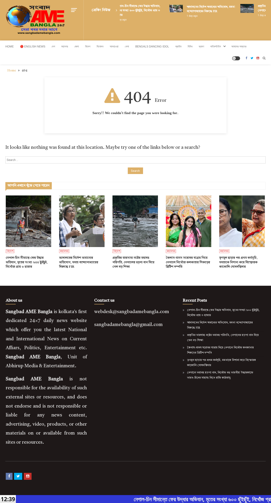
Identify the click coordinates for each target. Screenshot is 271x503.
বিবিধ (190, 46)
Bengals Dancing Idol (152, 46)
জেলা (76, 46)
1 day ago (188, 15)
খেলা (127, 46)
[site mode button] (236, 58)
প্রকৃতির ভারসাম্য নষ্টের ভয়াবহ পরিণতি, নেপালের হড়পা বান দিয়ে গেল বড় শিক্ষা (133, 262)
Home (9, 46)
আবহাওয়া (114, 46)
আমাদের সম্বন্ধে (238, 46)
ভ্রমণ (201, 46)
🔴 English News (32, 46)
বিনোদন (100, 46)
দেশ (53, 46)
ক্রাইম (178, 46)
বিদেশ (87, 46)
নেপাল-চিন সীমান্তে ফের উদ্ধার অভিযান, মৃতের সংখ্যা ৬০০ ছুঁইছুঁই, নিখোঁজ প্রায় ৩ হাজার (133, 10)
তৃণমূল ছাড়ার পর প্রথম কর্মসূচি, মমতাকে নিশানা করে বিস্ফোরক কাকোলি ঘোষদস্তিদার (238, 262)
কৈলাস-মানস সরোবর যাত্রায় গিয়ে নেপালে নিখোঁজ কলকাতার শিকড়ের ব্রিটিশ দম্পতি (188, 262)
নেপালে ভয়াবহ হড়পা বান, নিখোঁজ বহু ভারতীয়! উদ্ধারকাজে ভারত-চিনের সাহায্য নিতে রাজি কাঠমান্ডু (220, 375)
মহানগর (64, 46)
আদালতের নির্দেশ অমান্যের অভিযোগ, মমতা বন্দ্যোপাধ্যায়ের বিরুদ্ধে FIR (78, 262)
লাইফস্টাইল (215, 46)
